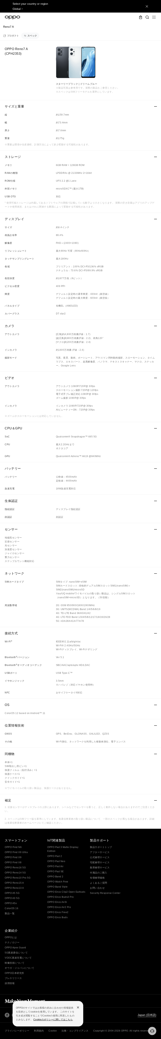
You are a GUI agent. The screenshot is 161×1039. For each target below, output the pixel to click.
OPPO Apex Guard (15, 947)
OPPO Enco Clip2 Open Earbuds (66, 892)
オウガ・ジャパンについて (19, 968)
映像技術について (14, 963)
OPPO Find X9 (13, 857)
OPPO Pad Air (55, 866)
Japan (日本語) (147, 1014)
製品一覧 (10, 913)
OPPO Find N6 (13, 847)
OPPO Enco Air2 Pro (59, 907)
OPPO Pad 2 (54, 856)
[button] (154, 17)
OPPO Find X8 (13, 862)
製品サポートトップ (101, 847)
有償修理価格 (97, 877)
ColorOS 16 (11, 908)
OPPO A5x (11, 903)
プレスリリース (13, 978)
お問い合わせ (97, 888)
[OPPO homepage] (12, 17)
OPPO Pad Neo (56, 861)
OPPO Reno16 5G (15, 867)
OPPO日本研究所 (14, 973)
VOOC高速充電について (18, 957)
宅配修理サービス (100, 862)
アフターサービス (100, 852)
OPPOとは (11, 937)
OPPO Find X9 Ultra (16, 852)
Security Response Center (105, 893)
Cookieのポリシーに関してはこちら (53, 1019)
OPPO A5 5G (12, 893)
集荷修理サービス (100, 867)
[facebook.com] (7, 1015)
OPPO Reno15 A (14, 882)
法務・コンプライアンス (75, 1030)
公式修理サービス (100, 857)
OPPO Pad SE (55, 871)
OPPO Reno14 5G (15, 872)
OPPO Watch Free (57, 881)
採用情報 (10, 983)
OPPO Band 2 (55, 876)
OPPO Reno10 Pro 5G (17, 877)
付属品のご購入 (98, 872)
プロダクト (13, 35)
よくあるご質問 (98, 882)
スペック (32, 35)
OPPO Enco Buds (57, 917)
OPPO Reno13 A (14, 888)
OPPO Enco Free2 (58, 912)
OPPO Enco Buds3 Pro (60, 897)
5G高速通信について (16, 952)
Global (17, 8)
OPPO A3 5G (12, 898)
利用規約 (39, 1030)
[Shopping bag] (140, 17)
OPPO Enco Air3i (57, 902)
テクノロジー (12, 942)
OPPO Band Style (57, 886)
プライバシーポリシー (17, 1030)
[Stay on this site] (146, 6)
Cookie (52, 1030)
